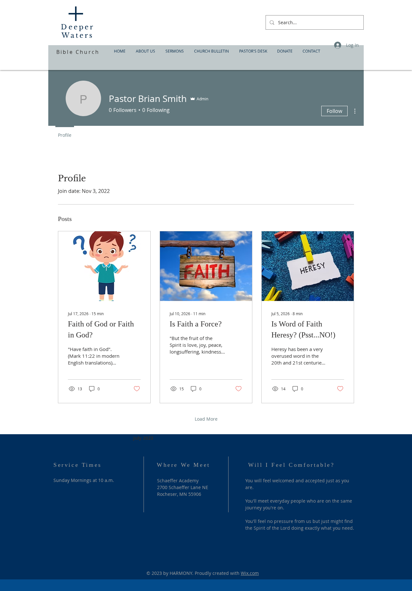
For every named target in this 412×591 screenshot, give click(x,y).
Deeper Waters (77, 31)
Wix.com (250, 573)
